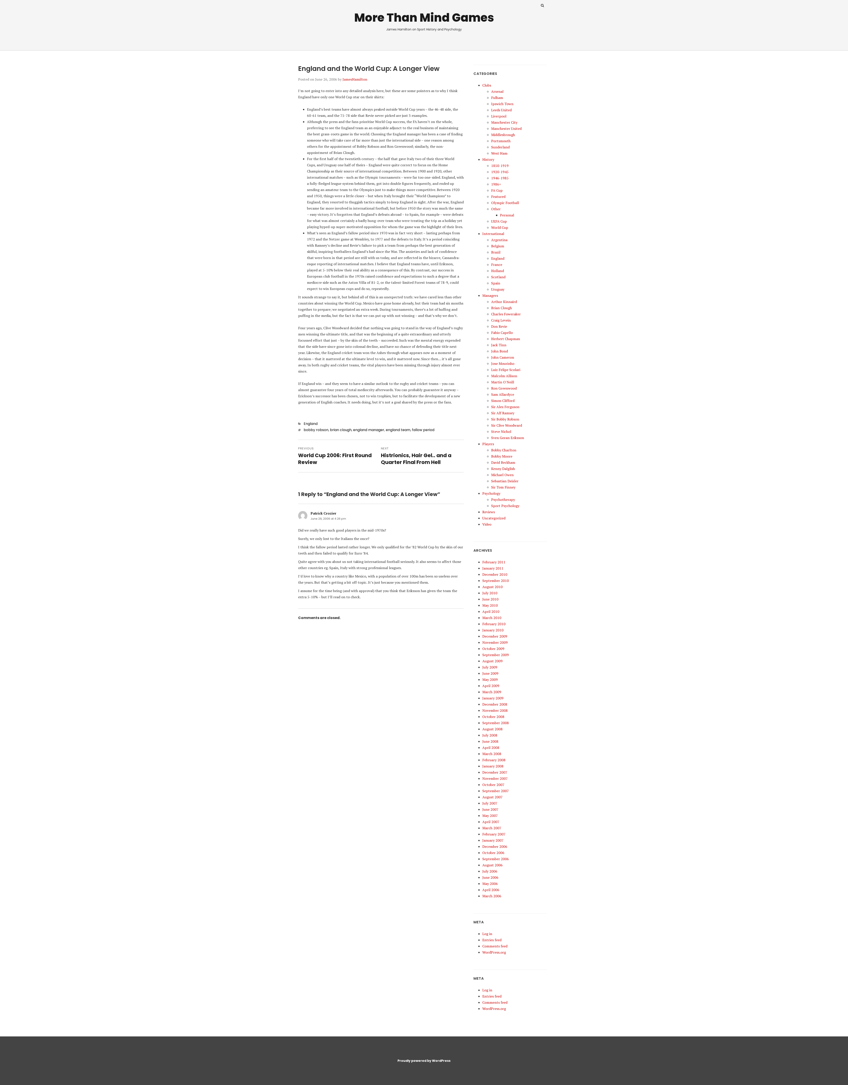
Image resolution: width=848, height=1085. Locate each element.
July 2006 (489, 871)
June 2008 (490, 741)
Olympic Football (505, 202)
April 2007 (490, 821)
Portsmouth (501, 140)
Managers (490, 295)
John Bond (499, 351)
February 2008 (493, 759)
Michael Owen (502, 474)
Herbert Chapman (505, 338)
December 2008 (494, 704)
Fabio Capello (502, 332)
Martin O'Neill (502, 382)
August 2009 (492, 661)
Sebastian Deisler (505, 481)
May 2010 (490, 605)
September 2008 (495, 722)
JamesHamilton (355, 79)
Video (486, 524)
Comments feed (494, 946)
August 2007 (492, 797)
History (488, 159)
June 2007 (490, 809)
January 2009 (493, 698)
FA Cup (497, 190)
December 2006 (494, 846)
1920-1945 (500, 171)
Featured (498, 196)
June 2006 (490, 877)
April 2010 (490, 611)
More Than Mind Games (424, 17)
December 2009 (494, 636)
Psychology (491, 493)
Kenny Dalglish (503, 468)
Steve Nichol (501, 431)
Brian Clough (501, 307)
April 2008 (490, 747)
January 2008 (493, 766)
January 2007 (493, 840)
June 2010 (490, 599)
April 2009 (490, 685)
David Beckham (503, 462)
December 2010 (494, 574)
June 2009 (490, 673)
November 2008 (495, 710)
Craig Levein (501, 320)
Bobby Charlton (503, 450)
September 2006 (495, 858)
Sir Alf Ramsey (502, 413)
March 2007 (491, 828)
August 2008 (492, 729)
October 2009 (493, 648)
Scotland (498, 277)
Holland (497, 270)
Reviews (488, 511)
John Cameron (502, 357)
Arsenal (497, 91)
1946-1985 (500, 178)
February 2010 (493, 623)
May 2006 (490, 883)
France (496, 264)
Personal (507, 215)
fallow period (423, 429)
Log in (487, 933)
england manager (368, 429)
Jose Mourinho (502, 363)
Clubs (486, 85)
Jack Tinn (498, 345)
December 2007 (494, 772)
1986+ (496, 184)
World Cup (499, 227)
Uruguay (497, 289)
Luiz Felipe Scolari (505, 369)
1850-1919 (500, 165)
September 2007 (495, 790)
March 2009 (491, 691)
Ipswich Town (502, 103)
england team (398, 429)
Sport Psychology (505, 505)
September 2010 (495, 580)
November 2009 (495, 642)
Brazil (495, 252)
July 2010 (489, 593)
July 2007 (489, 803)
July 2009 (489, 667)
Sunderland (500, 147)
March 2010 (491, 617)
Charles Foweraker (506, 314)
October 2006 (493, 852)
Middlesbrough (503, 134)
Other (496, 208)
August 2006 (492, 865)
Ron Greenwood (504, 388)
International (493, 233)
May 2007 (490, 815)
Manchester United (506, 128)
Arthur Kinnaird (504, 301)
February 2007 (493, 834)
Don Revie (499, 326)
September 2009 (495, 654)
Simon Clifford (503, 400)
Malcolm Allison (504, 375)
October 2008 (493, 716)
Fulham (497, 97)
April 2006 (490, 889)
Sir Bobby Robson (505, 419)
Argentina (499, 239)
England (311, 423)
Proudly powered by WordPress (424, 1060)
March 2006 (491, 896)
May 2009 (490, 679)
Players (488, 443)
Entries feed (492, 939)
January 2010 (493, 630)
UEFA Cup (499, 221)
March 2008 (491, 753)
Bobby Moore (501, 456)
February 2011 (493, 562)
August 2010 (492, 586)
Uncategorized (493, 518)
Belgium (497, 246)
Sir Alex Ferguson (505, 406)
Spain (495, 283)
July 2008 (489, 735)
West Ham (499, 153)
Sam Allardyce (502, 394)
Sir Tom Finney (503, 487)
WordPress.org (494, 952)
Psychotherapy (503, 499)
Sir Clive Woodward (506, 425)
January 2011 (493, 568)
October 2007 (493, 784)
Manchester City (504, 122)
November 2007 (495, 778)
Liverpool (498, 116)
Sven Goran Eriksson (507, 437)
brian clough (341, 429)
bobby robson (316, 429)
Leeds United (501, 110)
